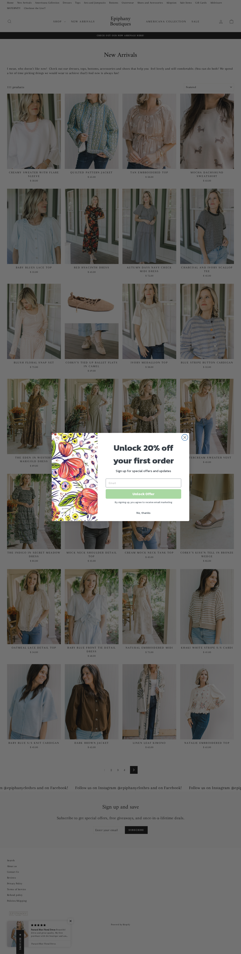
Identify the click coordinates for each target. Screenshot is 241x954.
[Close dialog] (185, 437)
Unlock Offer (143, 494)
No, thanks (143, 513)
